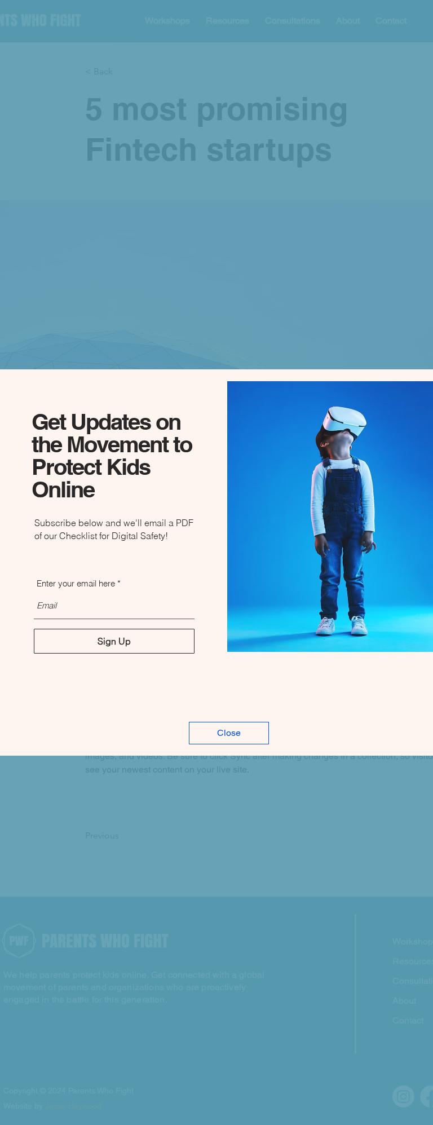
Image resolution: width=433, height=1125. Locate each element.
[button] (229, 733)
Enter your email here (76, 583)
